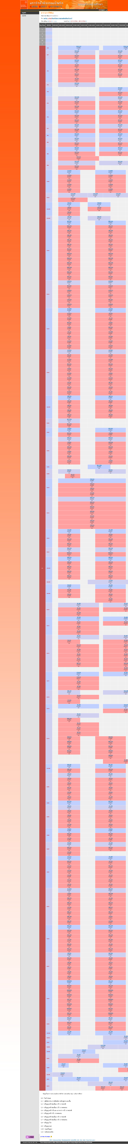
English (102, 10)
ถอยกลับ (24, 15)
